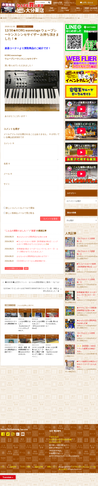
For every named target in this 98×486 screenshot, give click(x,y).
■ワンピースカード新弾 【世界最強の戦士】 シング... (87, 266)
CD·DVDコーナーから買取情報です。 (32, 261)
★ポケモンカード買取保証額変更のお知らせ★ (86, 309)
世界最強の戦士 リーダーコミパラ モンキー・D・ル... (87, 295)
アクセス (78, 9)
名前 (7, 163)
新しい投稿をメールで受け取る (20, 213)
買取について (38, 9)
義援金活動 (58, 3)
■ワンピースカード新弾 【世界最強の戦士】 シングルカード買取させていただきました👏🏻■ (37, 242)
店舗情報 (13, 467)
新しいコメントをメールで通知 (20, 208)
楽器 (33, 230)
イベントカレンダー (91, 9)
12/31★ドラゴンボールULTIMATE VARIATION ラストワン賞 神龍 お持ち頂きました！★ (31, 289)
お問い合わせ (87, 2)
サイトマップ (69, 3)
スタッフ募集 (64, 9)
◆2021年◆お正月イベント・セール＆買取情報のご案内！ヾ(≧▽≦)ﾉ (32, 282)
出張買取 (51, 9)
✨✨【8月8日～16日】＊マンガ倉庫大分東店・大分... (86, 348)
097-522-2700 (55, 442)
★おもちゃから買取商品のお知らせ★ (32, 237)
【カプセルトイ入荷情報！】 (86, 239)
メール (8, 173)
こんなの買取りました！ (17, 230)
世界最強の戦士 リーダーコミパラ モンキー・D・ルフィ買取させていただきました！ (37, 250)
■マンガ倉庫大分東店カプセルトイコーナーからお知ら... (87, 364)
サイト (7, 184)
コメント (9, 143)
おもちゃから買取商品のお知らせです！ (33, 256)
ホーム (3, 467)
